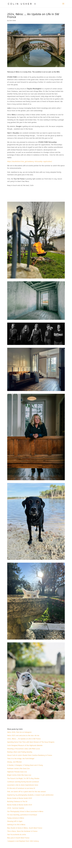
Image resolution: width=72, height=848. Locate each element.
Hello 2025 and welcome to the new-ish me (23, 735)
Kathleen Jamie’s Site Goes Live (18, 768)
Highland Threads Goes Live (17, 772)
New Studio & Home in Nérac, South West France (24, 828)
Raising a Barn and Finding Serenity (19, 752)
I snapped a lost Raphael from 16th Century (23, 841)
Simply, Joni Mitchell (14, 762)
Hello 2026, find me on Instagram (19, 732)
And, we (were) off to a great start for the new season (26, 791)
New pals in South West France (18, 838)
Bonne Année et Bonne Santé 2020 (19, 798)
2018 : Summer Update (15, 808)
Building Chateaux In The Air (17, 801)
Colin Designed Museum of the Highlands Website (24, 745)
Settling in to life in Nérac (16, 824)
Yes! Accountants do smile (16, 834)
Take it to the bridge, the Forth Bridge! (20, 758)
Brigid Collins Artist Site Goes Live (19, 775)
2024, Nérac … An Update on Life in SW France (24, 739)
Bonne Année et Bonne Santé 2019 (19, 805)
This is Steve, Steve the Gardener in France (22, 831)
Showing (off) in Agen (14, 821)
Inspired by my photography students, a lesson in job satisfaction (30, 795)
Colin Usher (12, 20)
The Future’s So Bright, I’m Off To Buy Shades (23, 778)
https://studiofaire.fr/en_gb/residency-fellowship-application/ (29, 161)
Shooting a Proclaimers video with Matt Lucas (23, 749)
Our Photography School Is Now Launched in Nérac (25, 811)
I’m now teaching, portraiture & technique (22, 815)
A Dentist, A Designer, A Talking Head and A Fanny (25, 765)
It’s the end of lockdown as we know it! (21, 788)
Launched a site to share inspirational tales (22, 785)
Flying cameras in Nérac (15, 818)
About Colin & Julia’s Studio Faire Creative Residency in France (29, 755)
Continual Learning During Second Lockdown (23, 782)
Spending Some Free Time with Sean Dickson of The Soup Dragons (30, 742)
